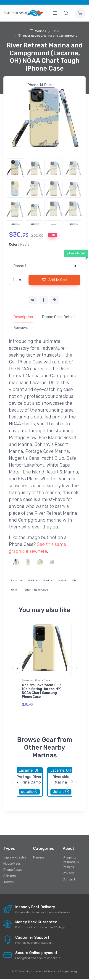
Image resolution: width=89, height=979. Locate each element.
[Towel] (27, 562)
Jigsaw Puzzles (14, 857)
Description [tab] (23, 317)
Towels (8, 882)
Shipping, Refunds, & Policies (71, 862)
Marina (32, 580)
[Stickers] (39, 562)
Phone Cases (12, 870)
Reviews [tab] (20, 327)
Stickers (9, 876)
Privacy (68, 873)
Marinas (40, 31)
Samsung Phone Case (36, 680)
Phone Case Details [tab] (58, 317)
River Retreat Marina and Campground (50, 35)
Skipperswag (68, 971)
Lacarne (16, 580)
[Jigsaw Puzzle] (51, 562)
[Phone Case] (16, 562)
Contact (69, 879)
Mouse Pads (12, 864)
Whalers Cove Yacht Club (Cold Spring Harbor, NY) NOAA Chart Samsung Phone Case (42, 690)
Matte (62, 580)
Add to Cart (57, 280)
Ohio (14, 589)
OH (74, 580)
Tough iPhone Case (35, 589)
